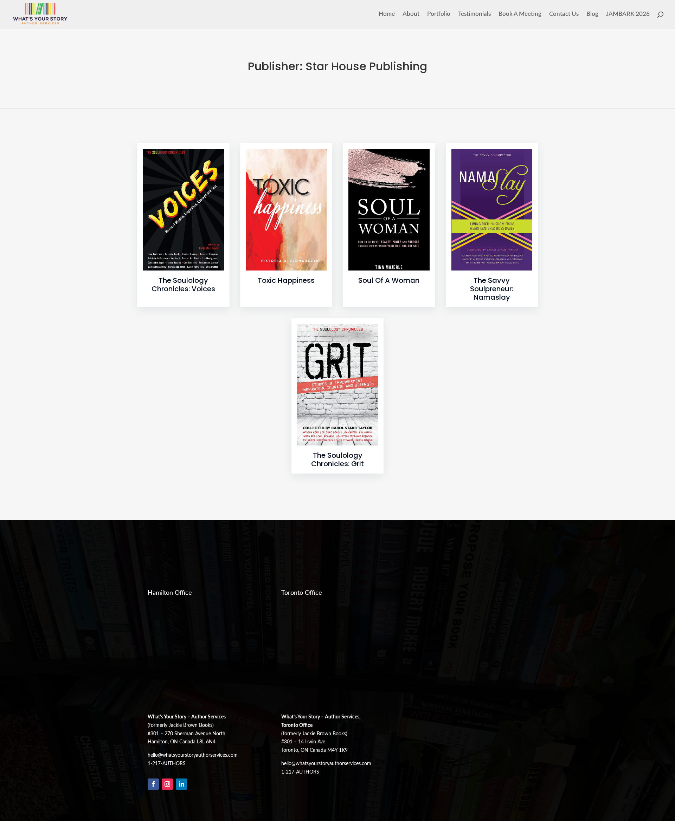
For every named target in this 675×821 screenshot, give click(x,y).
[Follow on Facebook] (153, 784)
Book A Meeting (520, 14)
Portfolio (438, 14)
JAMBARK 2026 (628, 14)
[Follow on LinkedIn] (181, 784)
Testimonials (474, 14)
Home (387, 14)
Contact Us (564, 14)
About (411, 14)
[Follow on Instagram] (167, 784)
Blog (592, 14)
